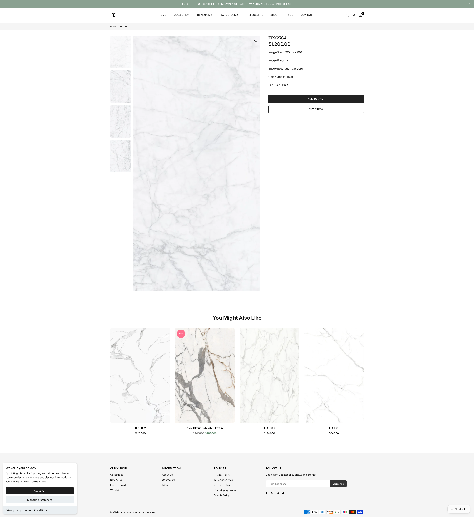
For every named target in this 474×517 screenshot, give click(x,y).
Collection (182, 15)
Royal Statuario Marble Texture (205, 428)
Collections (116, 474)
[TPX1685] (334, 375)
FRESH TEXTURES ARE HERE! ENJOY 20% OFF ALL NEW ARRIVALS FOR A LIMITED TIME (237, 3)
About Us (167, 474)
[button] (360, 15)
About (274, 15)
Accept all (40, 491)
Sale (181, 333)
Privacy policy (13, 510)
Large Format (230, 15)
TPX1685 (334, 428)
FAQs (289, 15)
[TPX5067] (269, 375)
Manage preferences (39, 499)
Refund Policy (222, 485)
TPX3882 (140, 428)
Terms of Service (223, 479)
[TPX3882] (140, 375)
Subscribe (338, 483)
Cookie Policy (38, 481)
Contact (307, 15)
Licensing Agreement (226, 490)
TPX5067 (269, 428)
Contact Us (168, 479)
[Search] (347, 15)
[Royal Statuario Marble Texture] (205, 375)
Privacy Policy (222, 474)
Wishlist (114, 490)
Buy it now (316, 109)
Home (162, 15)
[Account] (354, 15)
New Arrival (205, 15)
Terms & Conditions (35, 510)
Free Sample (255, 15)
